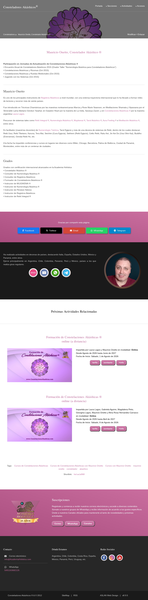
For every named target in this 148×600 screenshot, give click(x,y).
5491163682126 (11, 570)
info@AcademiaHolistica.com (17, 559)
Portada (98, 6)
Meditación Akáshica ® (129, 120)
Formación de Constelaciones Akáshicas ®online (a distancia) (74, 339)
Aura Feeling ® (109, 120)
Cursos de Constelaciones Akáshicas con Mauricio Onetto (76, 466)
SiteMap (65, 595)
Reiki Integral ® (42, 120)
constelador (72, 469)
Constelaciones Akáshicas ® (118, 111)
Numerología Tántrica (49, 130)
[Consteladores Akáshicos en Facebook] (104, 558)
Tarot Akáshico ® (94, 120)
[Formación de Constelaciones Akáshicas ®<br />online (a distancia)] (39, 365)
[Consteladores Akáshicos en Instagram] (111, 558)
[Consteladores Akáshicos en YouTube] (119, 558)
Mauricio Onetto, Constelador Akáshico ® (34, 34)
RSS (75, 595)
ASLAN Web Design (109, 595)
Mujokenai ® (79, 120)
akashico (84, 469)
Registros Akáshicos (50, 98)
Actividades (127, 6)
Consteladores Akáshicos (19, 7)
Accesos (141, 6)
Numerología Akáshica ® (61, 120)
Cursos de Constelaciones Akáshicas (31, 466)
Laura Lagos (18, 114)
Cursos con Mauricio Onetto (118, 466)
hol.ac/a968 (79, 474)
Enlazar (141, 34)
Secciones (112, 6)
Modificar (131, 34)
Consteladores (9, 34)
